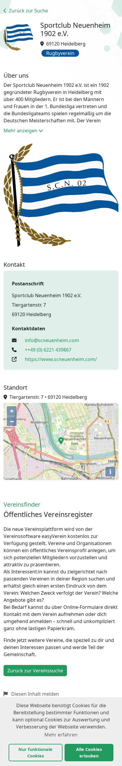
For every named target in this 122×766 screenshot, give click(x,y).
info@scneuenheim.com (52, 340)
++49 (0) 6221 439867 (48, 350)
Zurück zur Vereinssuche (35, 670)
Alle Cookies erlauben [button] (89, 753)
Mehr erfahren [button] (61, 734)
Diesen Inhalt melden (34, 694)
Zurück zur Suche (28, 10)
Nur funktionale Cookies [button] (35, 753)
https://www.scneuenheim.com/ (61, 359)
